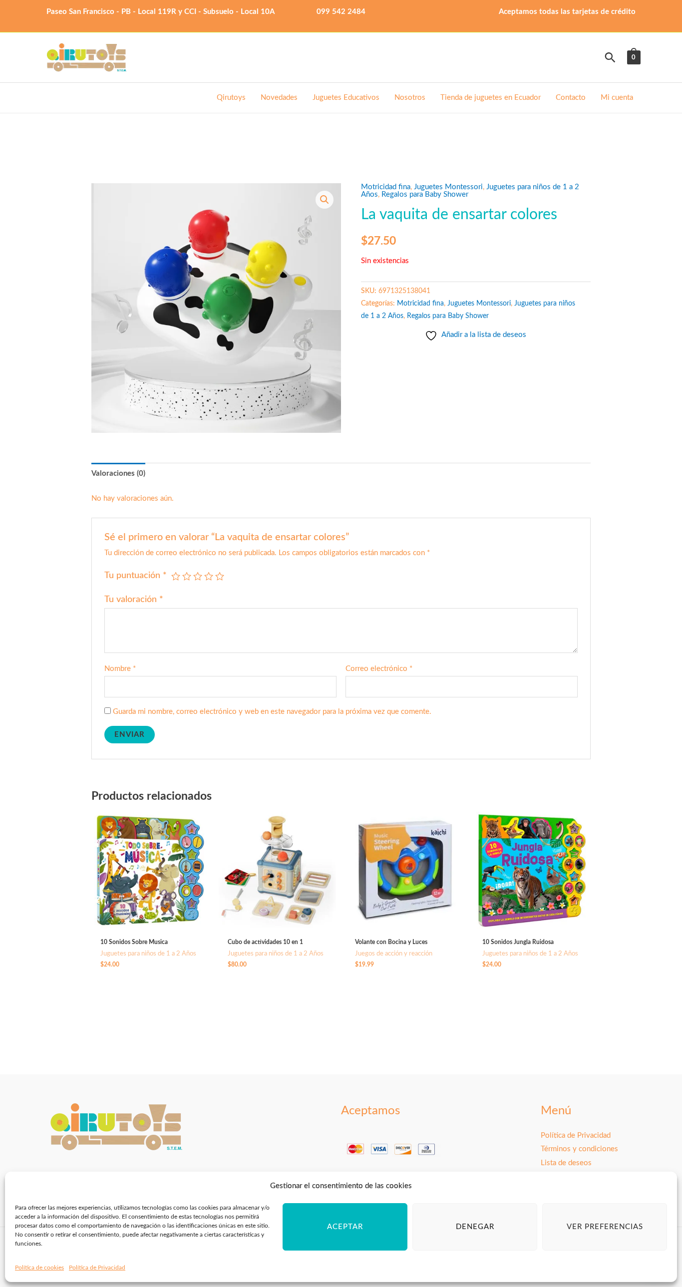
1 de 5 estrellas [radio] (175, 576)
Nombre (120, 668)
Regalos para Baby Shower (424, 194)
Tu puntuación (135, 575)
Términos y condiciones (579, 1149)
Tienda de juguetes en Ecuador (490, 97)
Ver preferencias (605, 1227)
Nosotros (409, 97)
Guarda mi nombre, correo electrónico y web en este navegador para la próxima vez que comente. (272, 711)
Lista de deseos (566, 1163)
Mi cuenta (617, 97)
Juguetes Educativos (346, 97)
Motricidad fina (385, 187)
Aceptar (345, 1227)
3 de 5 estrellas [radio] (197, 576)
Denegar (475, 1227)
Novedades (279, 97)
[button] (610, 57)
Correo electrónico (378, 668)
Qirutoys (231, 97)
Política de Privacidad (97, 1268)
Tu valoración (133, 599)
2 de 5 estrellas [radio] (186, 576)
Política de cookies (39, 1268)
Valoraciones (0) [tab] (118, 473)
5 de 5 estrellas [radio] (219, 576)
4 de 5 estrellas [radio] (208, 576)
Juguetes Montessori (448, 187)
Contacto (571, 97)
